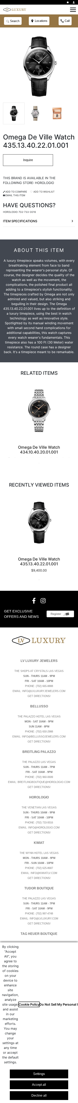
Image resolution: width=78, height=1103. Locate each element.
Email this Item (15, 195)
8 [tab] (51, 458)
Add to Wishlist (44, 191)
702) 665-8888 (45, 686)
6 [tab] (39, 458)
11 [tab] (69, 458)
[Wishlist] (68, 2)
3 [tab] (21, 458)
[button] (73, 9)
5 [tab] (33, 458)
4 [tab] (27, 458)
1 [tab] (9, 458)
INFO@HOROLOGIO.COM (44, 827)
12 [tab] (39, 463)
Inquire (28, 160)
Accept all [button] (39, 1084)
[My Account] (74, 2)
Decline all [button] (39, 1095)
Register (56, 613)
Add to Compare (16, 191)
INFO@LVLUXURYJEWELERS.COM (43, 691)
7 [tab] (45, 458)
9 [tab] (57, 458)
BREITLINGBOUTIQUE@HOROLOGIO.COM (44, 782)
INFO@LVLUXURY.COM (44, 918)
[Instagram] (43, 601)
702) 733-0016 (45, 822)
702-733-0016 (27, 211)
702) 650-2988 (45, 731)
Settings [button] (39, 1074)
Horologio (44, 183)
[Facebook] (34, 601)
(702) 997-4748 (44, 913)
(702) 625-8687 (44, 868)
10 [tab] (63, 458)
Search (14, 21)
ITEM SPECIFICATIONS (20, 221)
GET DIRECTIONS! (39, 696)
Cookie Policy (29, 1004)
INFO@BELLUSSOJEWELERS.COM (44, 736)
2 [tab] (15, 458)
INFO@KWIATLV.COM (44, 873)
